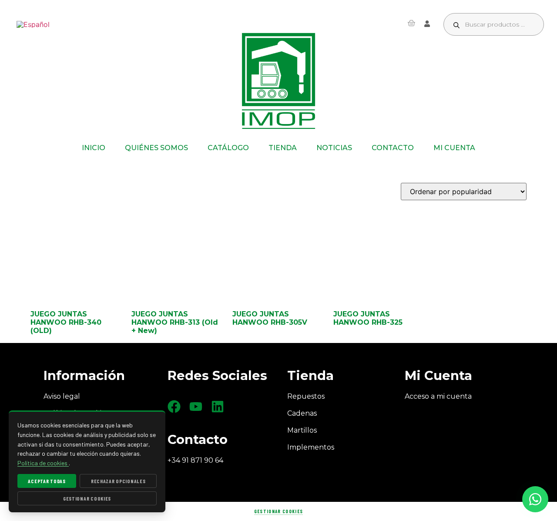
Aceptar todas (46, 481)
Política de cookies (43, 463)
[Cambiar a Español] (33, 24)
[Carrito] (411, 23)
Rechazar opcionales (118, 481)
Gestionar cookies (278, 511)
